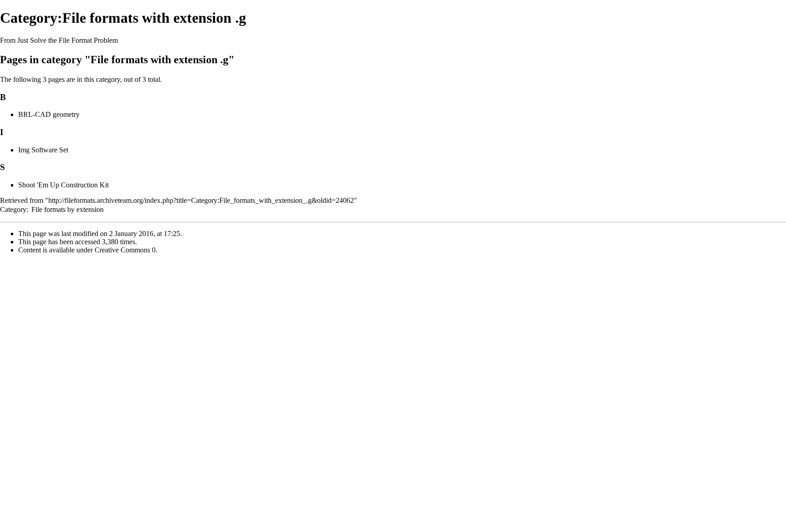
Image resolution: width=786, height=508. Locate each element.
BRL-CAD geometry (49, 114)
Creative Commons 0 (125, 250)
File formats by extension (67, 209)
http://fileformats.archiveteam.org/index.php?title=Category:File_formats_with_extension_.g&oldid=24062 (201, 200)
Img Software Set (43, 150)
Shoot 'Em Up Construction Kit (63, 185)
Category (13, 209)
